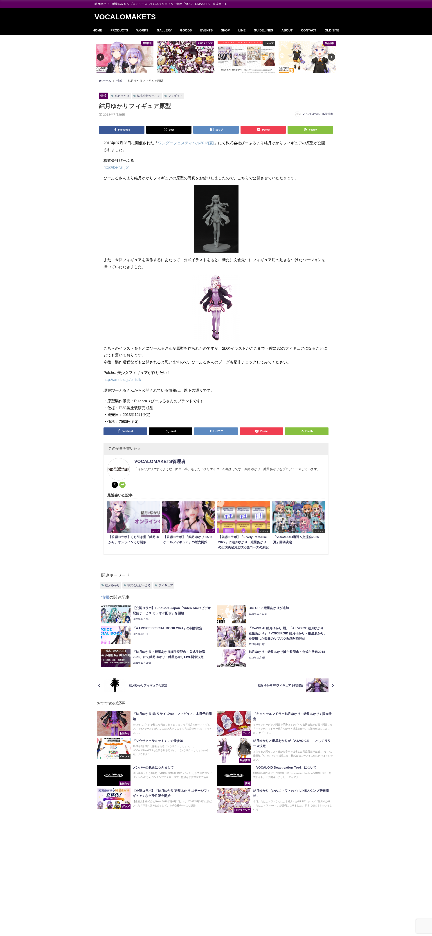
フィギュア (175, 95)
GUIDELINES (263, 30)
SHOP (225, 30)
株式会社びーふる (148, 95)
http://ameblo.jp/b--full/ (122, 379)
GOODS (186, 30)
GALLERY (164, 30)
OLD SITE (332, 30)
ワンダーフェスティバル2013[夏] (186, 143)
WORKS (142, 30)
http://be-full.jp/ (116, 167)
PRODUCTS (119, 30)
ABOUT (287, 30)
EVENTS (206, 30)
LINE (241, 30)
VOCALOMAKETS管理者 (318, 114)
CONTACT (308, 30)
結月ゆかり (122, 95)
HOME (97, 30)
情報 (103, 95)
